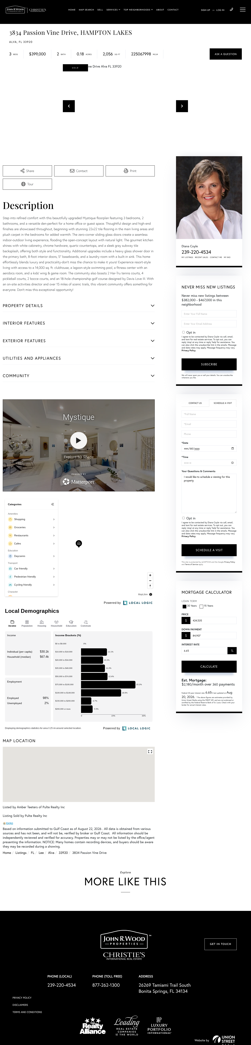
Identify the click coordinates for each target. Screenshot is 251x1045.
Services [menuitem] (112, 10)
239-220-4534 (231, 9)
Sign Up (205, 10)
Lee (41, 852)
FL (32, 852)
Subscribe (209, 364)
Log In (220, 10)
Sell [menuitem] (100, 10)
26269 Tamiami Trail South (165, 988)
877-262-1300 (106, 985)
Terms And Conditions (27, 1012)
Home (7, 852)
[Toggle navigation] (242, 9)
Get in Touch (220, 944)
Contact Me (216, 257)
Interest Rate (190, 644)
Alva (51, 852)
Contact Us (195, 403)
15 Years (208, 605)
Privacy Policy (189, 350)
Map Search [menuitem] (86, 10)
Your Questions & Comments (198, 471)
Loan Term (189, 601)
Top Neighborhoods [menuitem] (137, 10)
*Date (185, 442)
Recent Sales (201, 257)
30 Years (192, 605)
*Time (185, 457)
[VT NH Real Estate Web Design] (224, 1040)
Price (185, 614)
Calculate (209, 666)
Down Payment (192, 629)
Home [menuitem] (72, 10)
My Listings (187, 257)
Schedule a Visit (223, 403)
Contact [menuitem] (173, 10)
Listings (20, 852)
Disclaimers (20, 1005)
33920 (63, 852)
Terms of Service (191, 564)
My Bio (227, 257)
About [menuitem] (160, 10)
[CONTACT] (226, 54)
